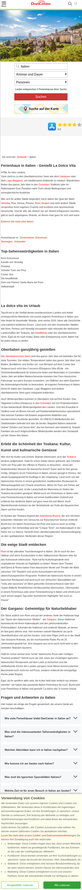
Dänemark (41, 237)
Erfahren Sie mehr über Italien (17, 221)
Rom (37, 203)
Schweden (20, 241)
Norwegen (6, 241)
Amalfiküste (41, 333)
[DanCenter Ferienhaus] (41, 4)
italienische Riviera (50, 516)
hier (37, 839)
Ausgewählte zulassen (20, 885)
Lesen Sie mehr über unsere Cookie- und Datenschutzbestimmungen (38, 835)
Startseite (22, 157)
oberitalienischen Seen (17, 356)
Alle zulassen (62, 885)
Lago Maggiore (14, 180)
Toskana (71, 456)
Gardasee (65, 176)
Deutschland (27, 237)
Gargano (52, 619)
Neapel (45, 203)
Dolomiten (44, 184)
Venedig (5, 203)
